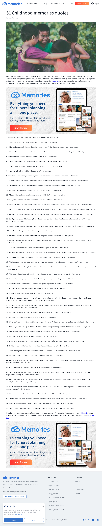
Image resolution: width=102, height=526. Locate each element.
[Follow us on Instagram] (89, 520)
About (72, 3)
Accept (14, 520)
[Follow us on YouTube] (93, 520)
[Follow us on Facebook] (84, 520)
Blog (64, 3)
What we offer (32, 3)
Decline (34, 520)
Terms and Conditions (47, 520)
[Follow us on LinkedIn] (97, 520)
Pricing (44, 3)
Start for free (81, 3)
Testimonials (55, 3)
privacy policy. (19, 514)
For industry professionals (15, 496)
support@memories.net (17, 492)
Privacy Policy (62, 520)
